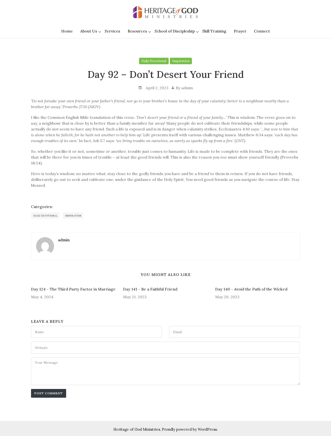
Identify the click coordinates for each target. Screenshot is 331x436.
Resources (137, 31)
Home (67, 31)
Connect (262, 31)
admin (187, 87)
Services (112, 31)
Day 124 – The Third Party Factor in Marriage (73, 289)
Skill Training (214, 31)
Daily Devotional (154, 61)
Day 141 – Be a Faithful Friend (150, 289)
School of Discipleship (175, 31)
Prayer (240, 31)
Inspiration (180, 61)
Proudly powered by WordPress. (190, 429)
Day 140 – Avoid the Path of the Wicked (251, 289)
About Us (88, 31)
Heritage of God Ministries (136, 429)
